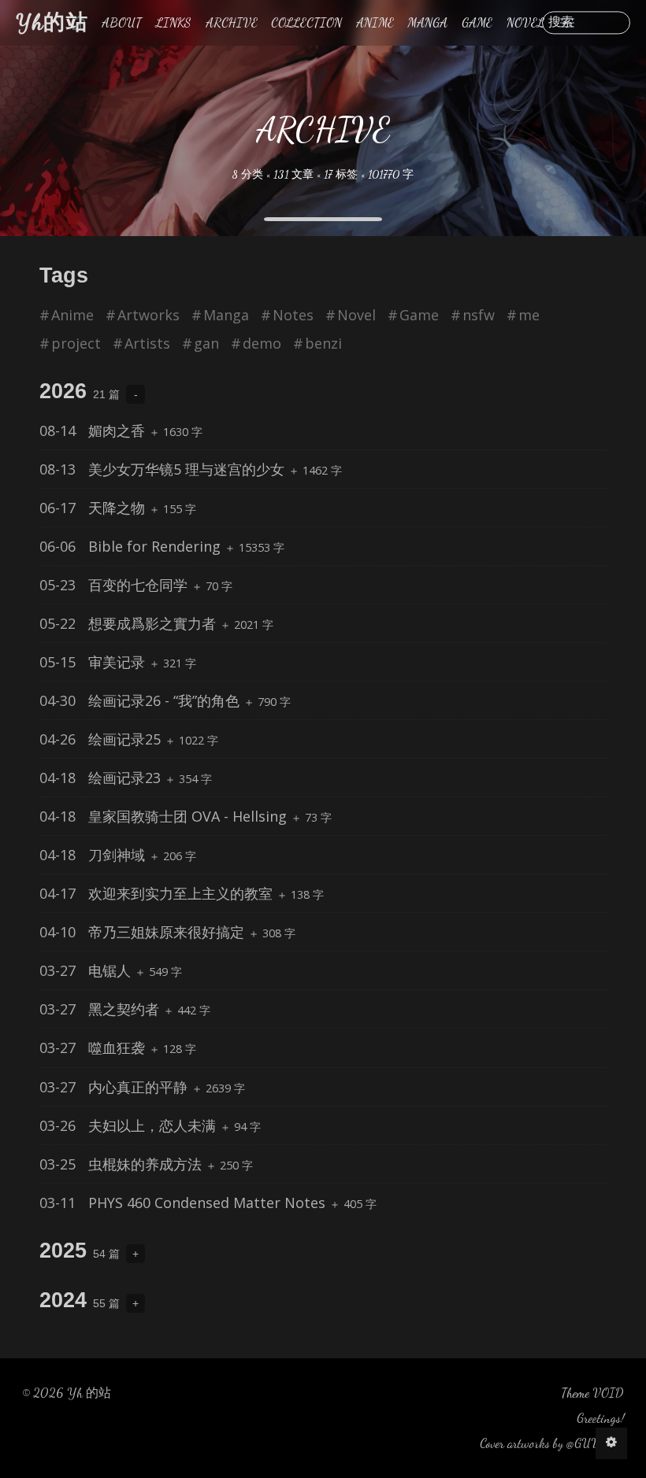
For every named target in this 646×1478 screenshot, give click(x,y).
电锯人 (87, 970)
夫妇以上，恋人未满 (129, 1125)
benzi (323, 343)
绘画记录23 (102, 777)
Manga (226, 314)
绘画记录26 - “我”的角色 (141, 700)
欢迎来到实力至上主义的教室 (158, 893)
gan (206, 343)
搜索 (561, 22)
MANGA (427, 22)
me (529, 314)
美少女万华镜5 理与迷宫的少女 (163, 469)
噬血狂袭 (94, 1047)
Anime (72, 314)
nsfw (478, 314)
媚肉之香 (94, 430)
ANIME (375, 22)
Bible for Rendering (132, 546)
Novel (356, 314)
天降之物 (94, 507)
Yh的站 (52, 22)
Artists (147, 343)
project (76, 343)
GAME (477, 22)
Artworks (148, 314)
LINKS (173, 22)
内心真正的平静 (115, 1086)
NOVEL (525, 22)
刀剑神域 (94, 854)
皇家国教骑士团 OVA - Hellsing (165, 816)
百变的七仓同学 (115, 584)
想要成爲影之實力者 (129, 623)
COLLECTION (306, 22)
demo (262, 343)
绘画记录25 (102, 739)
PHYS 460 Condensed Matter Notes (184, 1202)
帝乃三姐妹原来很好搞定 (143, 931)
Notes (293, 314)
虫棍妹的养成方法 (122, 1164)
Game (419, 314)
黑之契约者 (101, 1008)
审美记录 (94, 661)
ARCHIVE (232, 22)
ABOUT (122, 22)
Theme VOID (592, 1392)
